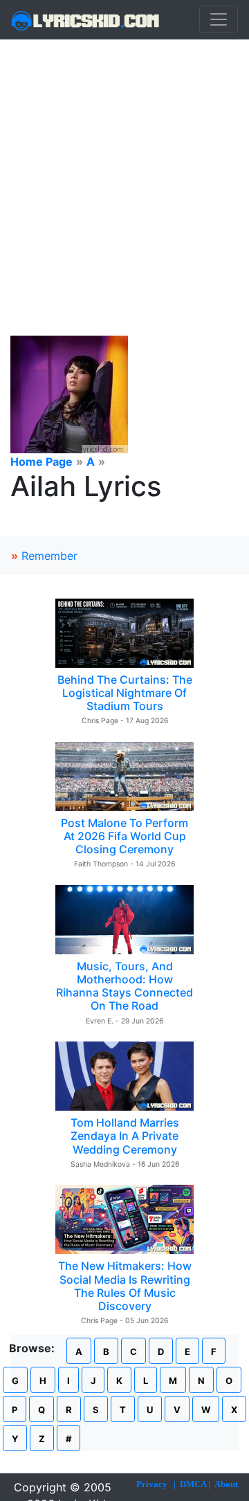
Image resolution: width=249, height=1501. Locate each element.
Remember (49, 556)
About (226, 1484)
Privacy (151, 1484)
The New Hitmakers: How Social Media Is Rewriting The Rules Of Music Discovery (125, 1286)
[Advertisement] (124, 170)
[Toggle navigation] (218, 19)
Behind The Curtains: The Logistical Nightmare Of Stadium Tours (124, 693)
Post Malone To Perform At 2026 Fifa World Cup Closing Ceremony (124, 836)
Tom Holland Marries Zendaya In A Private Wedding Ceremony (125, 1136)
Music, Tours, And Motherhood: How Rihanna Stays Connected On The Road (124, 986)
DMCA (193, 1484)
